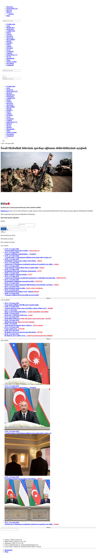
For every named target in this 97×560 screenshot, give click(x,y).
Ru (3, 141)
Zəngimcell (9, 65)
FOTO (8, 44)
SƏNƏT (9, 34)
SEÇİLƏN (9, 38)
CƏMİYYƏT (10, 31)
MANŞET (9, 36)
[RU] (6, 204)
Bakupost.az (5, 211)
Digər (8, 16)
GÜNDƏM (10, 51)
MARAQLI (10, 29)
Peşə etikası (10, 63)
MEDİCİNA (10, 27)
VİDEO (8, 46)
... (7, 137)
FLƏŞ (8, 50)
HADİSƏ (9, 43)
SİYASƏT (9, 7)
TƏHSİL (9, 53)
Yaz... (3, 232)
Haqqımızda (10, 58)
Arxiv (8, 26)
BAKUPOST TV (11, 55)
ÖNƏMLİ (9, 48)
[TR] (8, 204)
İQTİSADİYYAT (12, 8)
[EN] (4, 204)
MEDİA (11, 14)
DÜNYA (9, 10)
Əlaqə (8, 60)
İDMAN (9, 12)
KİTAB (8, 41)
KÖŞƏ (8, 32)
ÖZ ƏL (8, 56)
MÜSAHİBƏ (10, 39)
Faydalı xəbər (10, 24)
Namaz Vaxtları (11, 62)
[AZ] (2, 204)
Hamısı (48, 298)
